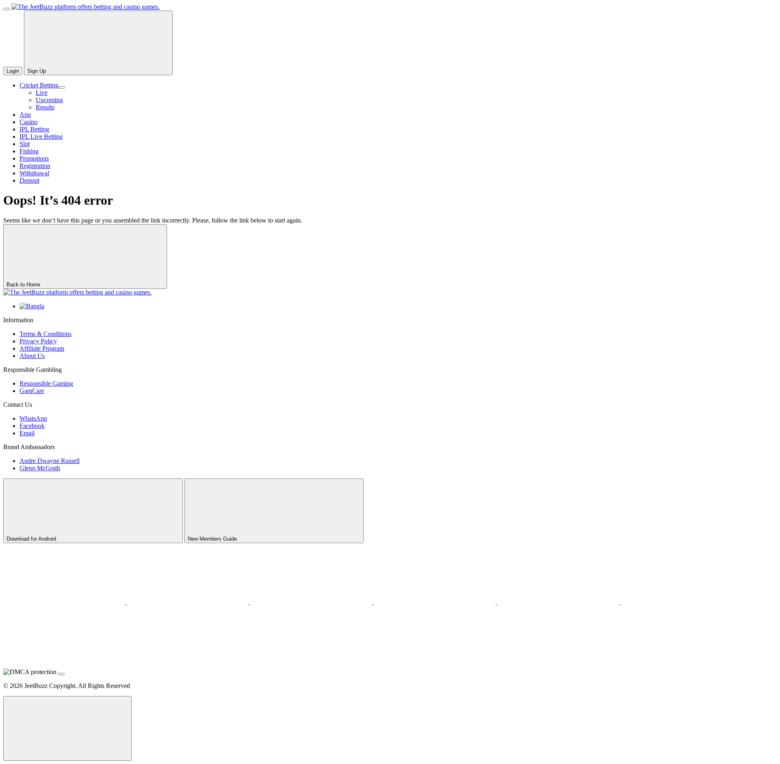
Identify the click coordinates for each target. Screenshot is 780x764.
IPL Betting (34, 129)
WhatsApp (33, 418)
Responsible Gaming (46, 383)
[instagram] (559, 601)
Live (42, 92)
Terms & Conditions (46, 333)
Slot (25, 143)
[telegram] (435, 601)
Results (45, 107)
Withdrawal (34, 173)
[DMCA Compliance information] (61, 674)
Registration (35, 165)
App (25, 114)
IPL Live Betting (41, 136)
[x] (65, 601)
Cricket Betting (39, 85)
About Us (32, 355)
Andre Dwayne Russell (50, 460)
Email (27, 433)
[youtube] (188, 601)
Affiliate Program (42, 348)
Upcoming (49, 99)
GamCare (32, 390)
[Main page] (85, 6)
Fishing (29, 151)
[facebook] (682, 601)
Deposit (29, 180)
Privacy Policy (38, 341)
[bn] (32, 306)
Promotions (34, 158)
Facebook (32, 425)
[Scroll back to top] (67, 728)
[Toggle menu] (6, 9)
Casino (28, 121)
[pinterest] (312, 601)
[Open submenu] (61, 87)
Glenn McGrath (40, 468)
